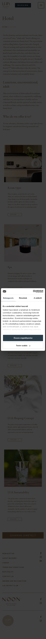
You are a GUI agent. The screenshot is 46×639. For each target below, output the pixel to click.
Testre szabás (21, 346)
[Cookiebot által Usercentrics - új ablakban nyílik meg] (33, 291)
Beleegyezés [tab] (8, 298)
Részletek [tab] (23, 298)
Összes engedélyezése (23, 338)
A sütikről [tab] (38, 298)
